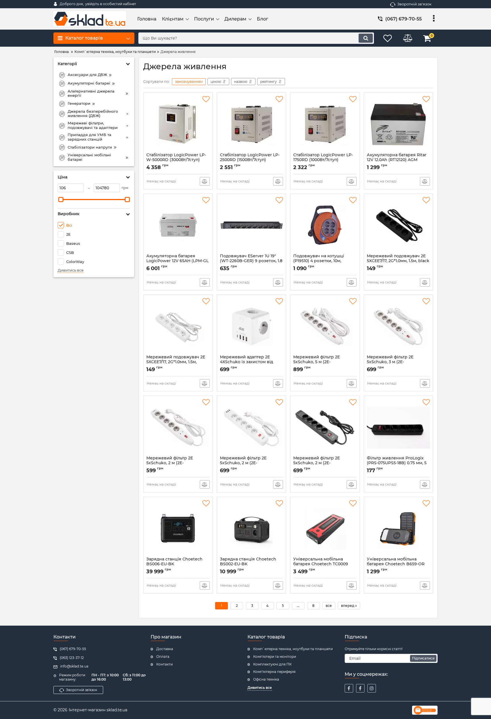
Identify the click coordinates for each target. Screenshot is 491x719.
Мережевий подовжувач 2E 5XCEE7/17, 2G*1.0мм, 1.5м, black (398, 261)
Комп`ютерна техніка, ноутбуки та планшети (293, 649)
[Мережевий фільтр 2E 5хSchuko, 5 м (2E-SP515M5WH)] (325, 326)
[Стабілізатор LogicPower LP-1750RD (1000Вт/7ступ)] (325, 124)
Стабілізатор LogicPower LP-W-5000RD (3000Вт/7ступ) (176, 160)
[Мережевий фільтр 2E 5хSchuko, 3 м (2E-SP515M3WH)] (398, 326)
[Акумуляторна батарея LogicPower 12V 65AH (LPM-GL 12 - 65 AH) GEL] (178, 225)
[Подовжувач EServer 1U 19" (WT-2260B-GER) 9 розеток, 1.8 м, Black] (251, 225)
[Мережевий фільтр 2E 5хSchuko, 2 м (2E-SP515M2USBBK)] (325, 427)
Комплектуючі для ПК (272, 664)
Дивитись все (71, 270)
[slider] (60, 199)
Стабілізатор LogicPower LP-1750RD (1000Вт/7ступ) (323, 160)
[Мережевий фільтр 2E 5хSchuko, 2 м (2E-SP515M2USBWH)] (251, 427)
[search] (366, 38)
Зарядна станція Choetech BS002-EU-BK (248, 564)
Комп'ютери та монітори (274, 656)
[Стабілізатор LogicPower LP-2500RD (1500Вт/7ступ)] (251, 124)
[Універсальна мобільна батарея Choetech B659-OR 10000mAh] (398, 528)
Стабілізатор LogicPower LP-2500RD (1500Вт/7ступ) (250, 160)
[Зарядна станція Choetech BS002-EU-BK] (251, 528)
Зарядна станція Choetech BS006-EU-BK (174, 564)
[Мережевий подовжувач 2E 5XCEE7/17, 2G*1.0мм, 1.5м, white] (178, 326)
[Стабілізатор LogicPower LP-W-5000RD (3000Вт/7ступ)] (178, 124)
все (329, 605)
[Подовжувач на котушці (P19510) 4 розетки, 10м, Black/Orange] (325, 225)
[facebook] (349, 688)
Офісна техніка (266, 679)
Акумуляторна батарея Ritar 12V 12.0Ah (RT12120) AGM (396, 160)
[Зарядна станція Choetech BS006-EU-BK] (178, 528)
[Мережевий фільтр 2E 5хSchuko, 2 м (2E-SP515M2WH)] (178, 427)
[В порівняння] (205, 181)
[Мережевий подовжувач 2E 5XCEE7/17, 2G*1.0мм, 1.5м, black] (398, 225)
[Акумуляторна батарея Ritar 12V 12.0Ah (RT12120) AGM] (398, 124)
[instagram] (371, 688)
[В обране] (206, 99)
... (298, 605)
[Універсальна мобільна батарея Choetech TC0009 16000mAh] (325, 528)
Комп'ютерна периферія (274, 671)
